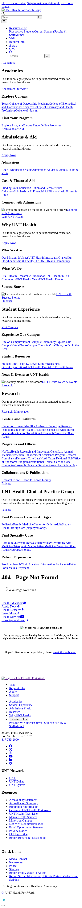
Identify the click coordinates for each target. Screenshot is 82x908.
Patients (6, 509)
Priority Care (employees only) (28, 527)
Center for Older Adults (48, 524)
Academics (16, 701)
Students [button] (7, 301)
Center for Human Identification (21, 426)
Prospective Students (21, 31)
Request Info (17, 41)
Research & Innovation (15, 411)
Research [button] (7, 385)
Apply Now (9, 155)
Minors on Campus (20, 820)
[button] (3, 13)
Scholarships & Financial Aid (31, 191)
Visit (12, 38)
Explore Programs (12, 125)
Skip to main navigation (41, 3)
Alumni (19, 35)
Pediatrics (7, 524)
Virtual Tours (19, 345)
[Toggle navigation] (4, 21)
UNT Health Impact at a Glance (47, 257)
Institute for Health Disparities (29, 429)
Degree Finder (32, 125)
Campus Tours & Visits (41, 345)
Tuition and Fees (41, 188)
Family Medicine (23, 524)
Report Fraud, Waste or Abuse (27, 872)
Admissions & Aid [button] (13, 128)
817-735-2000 (10, 739)
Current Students (44, 31)
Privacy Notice (18, 830)
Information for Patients (55, 564)
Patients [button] (6, 483)
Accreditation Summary (23, 803)
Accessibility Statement (23, 799)
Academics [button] (8, 62)
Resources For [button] (18, 28)
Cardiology (8, 542)
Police (13, 865)
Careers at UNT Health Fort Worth (30, 810)
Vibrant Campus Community (38, 342)
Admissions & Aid (20, 708)
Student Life (9, 363)
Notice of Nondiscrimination (26, 824)
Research (14, 711)
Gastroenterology (41, 542)
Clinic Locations (31, 564)
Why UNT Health (20, 715)
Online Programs (51, 125)
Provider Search (11, 564)
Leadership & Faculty (21, 261)
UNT (12, 778)
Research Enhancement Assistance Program (39, 455)
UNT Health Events (51, 279)
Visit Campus (10, 327)
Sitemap (14, 869)
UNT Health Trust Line (23, 813)
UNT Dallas (16, 781)
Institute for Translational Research (33, 433)
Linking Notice (18, 834)
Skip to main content (14, 3)
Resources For (19, 719)
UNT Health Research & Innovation (23, 276)
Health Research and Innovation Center (34, 451)
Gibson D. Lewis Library (31, 363)
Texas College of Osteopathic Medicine (25, 103)
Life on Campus (11, 342)
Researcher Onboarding (62, 465)
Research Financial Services (31, 465)
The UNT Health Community (52, 261)
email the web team (64, 652)
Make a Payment (19, 567)
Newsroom (16, 862)
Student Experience (21, 705)
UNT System (17, 785)
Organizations (17, 367)
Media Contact (18, 859)
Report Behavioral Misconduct (27, 837)
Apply (13, 45)
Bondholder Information (23, 806)
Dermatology (23, 542)
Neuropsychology (20, 549)
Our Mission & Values (15, 257)
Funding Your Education (16, 188)
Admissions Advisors (45, 169)
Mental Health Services (23, 817)
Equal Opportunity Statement (26, 827)
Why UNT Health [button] (12, 216)
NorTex (6, 451)
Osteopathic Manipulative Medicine (34, 546)
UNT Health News (27, 279)
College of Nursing (26, 110)
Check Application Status (17, 169)
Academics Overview (15, 88)
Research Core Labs (28, 458)
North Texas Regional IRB (56, 458)
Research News (11, 480)
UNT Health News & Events (59, 382)
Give (12, 48)
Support (14, 695)
